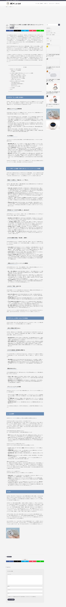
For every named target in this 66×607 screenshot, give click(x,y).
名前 (8, 586)
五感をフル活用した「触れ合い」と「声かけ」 (18, 74)
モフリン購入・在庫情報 (51, 34)
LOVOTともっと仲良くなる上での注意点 (17, 81)
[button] (10, 30)
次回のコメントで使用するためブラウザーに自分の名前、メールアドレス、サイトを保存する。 (22, 596)
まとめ (11, 89)
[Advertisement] (33, 14)
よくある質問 (12, 87)
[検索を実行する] (59, 25)
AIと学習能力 (13, 71)
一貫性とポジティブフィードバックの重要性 (18, 78)
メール (8, 589)
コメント (9, 574)
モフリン (48, 40)
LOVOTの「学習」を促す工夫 (15, 79)
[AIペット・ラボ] (13, 3)
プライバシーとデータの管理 (15, 86)
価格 (50, 40)
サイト (8, 593)
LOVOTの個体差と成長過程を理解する (17, 83)
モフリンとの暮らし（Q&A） (51, 32)
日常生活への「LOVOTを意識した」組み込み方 (18, 75)
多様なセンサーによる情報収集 (16, 70)
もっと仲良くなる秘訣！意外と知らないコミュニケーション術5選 (21, 73)
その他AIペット (9, 556)
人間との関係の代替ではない (15, 82)
